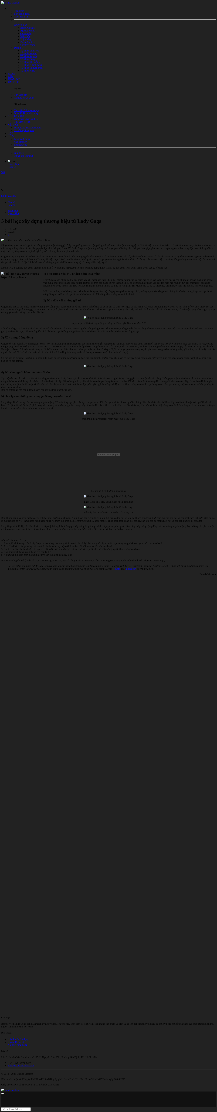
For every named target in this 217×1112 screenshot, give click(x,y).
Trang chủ (13, 210)
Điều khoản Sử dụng (18, 1039)
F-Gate (116, 568)
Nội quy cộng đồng (17, 1045)
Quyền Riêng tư (16, 1042)
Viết (3, 172)
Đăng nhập (13, 164)
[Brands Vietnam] (10, 2)
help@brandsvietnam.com (21, 1065)
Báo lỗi (11, 205)
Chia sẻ (11, 202)
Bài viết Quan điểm (8, 196)
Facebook (131, 568)
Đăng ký (12, 167)
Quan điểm (13, 213)
